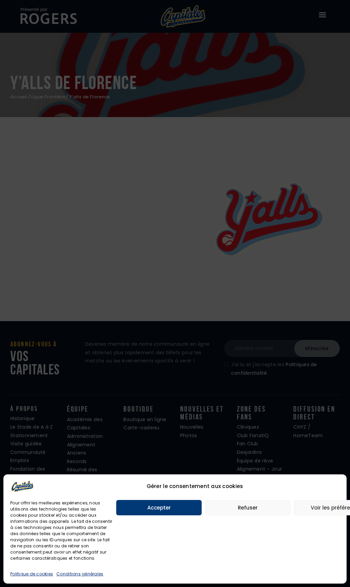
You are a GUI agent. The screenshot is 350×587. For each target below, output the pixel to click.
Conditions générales (79, 574)
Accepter (159, 507)
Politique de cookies (31, 574)
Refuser (248, 507)
